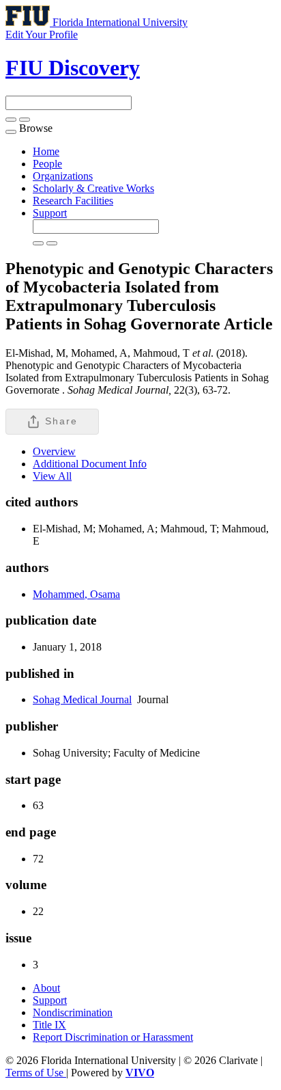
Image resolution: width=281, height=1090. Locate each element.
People (47, 163)
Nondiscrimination (73, 1012)
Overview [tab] (54, 451)
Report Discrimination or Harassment (113, 1037)
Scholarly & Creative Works (93, 188)
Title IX (49, 1025)
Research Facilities (73, 200)
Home (46, 151)
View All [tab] (52, 476)
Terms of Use (35, 1072)
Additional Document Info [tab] (90, 463)
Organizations (63, 176)
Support (50, 213)
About (46, 988)
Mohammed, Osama (76, 594)
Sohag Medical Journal (82, 699)
